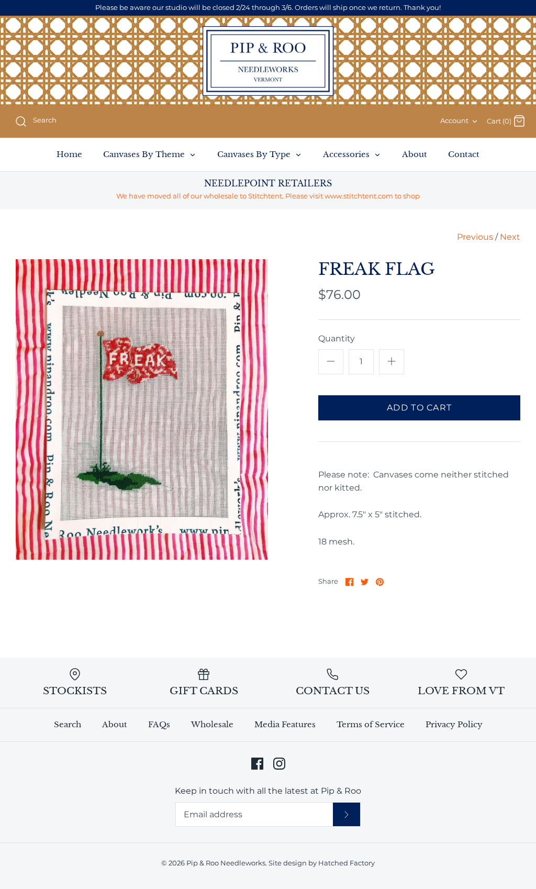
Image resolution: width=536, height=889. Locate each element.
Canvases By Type (255, 154)
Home (69, 154)
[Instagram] (279, 764)
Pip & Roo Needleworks (225, 863)
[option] (142, 409)
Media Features (285, 724)
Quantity (336, 338)
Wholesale (212, 724)
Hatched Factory (346, 863)
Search (67, 724)
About (414, 154)
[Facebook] (257, 764)
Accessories (347, 154)
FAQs (159, 724)
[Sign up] (346, 814)
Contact (463, 154)
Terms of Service (371, 724)
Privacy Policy (454, 724)
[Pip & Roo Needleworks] (268, 61)
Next (510, 237)
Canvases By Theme (145, 154)
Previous (475, 237)
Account (454, 121)
